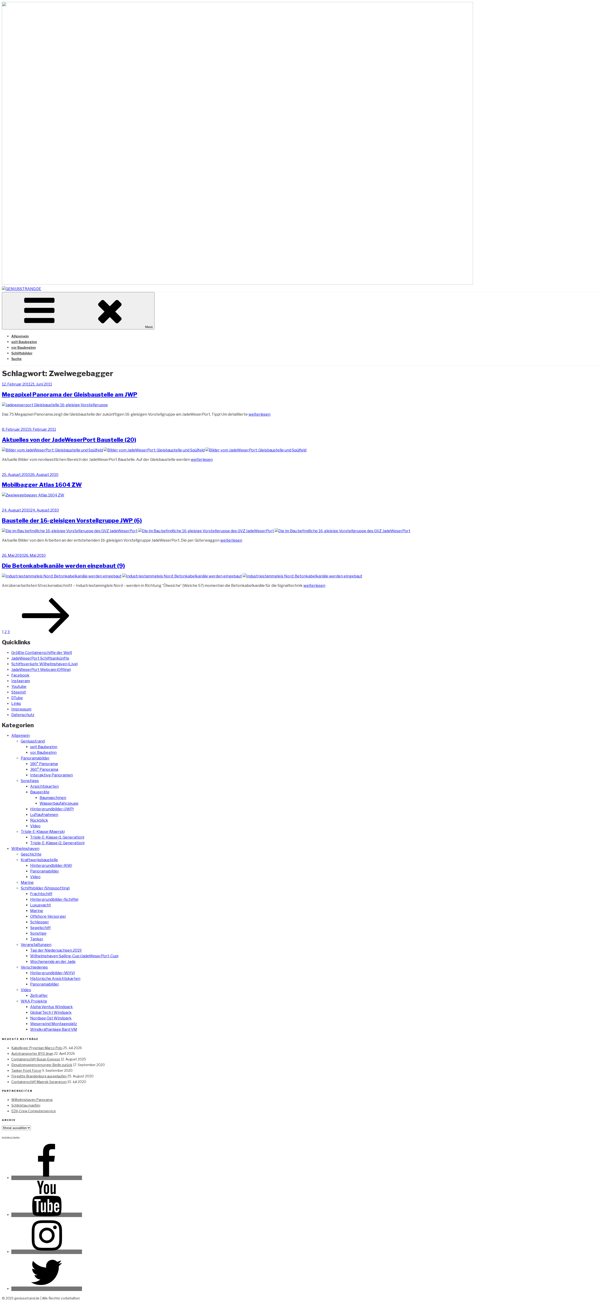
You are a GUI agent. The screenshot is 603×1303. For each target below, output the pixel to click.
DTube (17, 698)
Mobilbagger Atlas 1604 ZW (42, 484)
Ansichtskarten (44, 786)
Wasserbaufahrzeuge (59, 803)
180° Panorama (44, 764)
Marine (27, 882)
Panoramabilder (35, 758)
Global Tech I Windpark (51, 1012)
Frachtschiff (41, 894)
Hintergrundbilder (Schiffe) (54, 899)
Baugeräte (39, 792)
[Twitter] (46, 1289)
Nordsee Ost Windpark (51, 1018)
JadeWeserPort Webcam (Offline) (41, 669)
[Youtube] (46, 1215)
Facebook (20, 675)
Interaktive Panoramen (51, 775)
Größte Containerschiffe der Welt (41, 652)
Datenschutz (22, 715)
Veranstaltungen (36, 944)
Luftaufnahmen (44, 814)
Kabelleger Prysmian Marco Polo (36, 1048)
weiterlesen (259, 414)
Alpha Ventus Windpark (51, 1007)
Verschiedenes (34, 967)
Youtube (18, 686)
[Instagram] (46, 1252)
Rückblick (39, 820)
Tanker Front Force (26, 1070)
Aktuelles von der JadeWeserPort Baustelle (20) (69, 439)
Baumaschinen (53, 798)
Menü (149, 327)
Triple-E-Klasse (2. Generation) (57, 843)
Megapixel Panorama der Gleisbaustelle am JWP (69, 394)
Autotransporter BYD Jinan (32, 1053)
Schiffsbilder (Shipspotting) (45, 888)
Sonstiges (30, 781)
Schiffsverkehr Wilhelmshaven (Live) (44, 664)
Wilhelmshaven (25, 848)
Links (16, 703)
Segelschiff (40, 927)
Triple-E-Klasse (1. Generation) (57, 837)
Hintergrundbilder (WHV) (52, 973)
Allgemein (20, 336)
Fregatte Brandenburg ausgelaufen (39, 1076)
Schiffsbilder (22, 353)
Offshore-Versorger (48, 916)
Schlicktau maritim (25, 1105)
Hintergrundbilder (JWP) (52, 809)
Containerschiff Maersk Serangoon (39, 1082)
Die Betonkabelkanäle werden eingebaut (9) (63, 565)
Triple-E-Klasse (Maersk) (43, 831)
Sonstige (38, 933)
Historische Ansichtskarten (55, 978)
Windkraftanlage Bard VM (53, 1029)
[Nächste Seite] (45, 632)
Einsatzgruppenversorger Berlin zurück (41, 1065)
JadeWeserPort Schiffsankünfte (40, 658)
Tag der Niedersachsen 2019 (55, 950)
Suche (16, 359)
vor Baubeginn (23, 347)
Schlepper (39, 922)
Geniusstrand (33, 741)
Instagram (20, 681)
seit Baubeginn (24, 342)
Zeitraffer (39, 995)
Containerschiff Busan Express (35, 1059)
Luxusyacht (40, 905)
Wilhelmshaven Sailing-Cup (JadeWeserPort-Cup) (74, 956)
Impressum (21, 709)
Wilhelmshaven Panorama (32, 1100)
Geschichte (31, 854)
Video (35, 826)
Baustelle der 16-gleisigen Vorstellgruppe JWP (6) (72, 520)
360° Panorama (44, 769)
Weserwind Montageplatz (53, 1024)
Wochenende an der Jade (53, 961)
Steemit (18, 692)
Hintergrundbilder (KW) (51, 865)
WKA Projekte (34, 1001)
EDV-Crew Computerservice (33, 1111)
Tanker (36, 939)
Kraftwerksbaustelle (39, 860)
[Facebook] (46, 1178)
